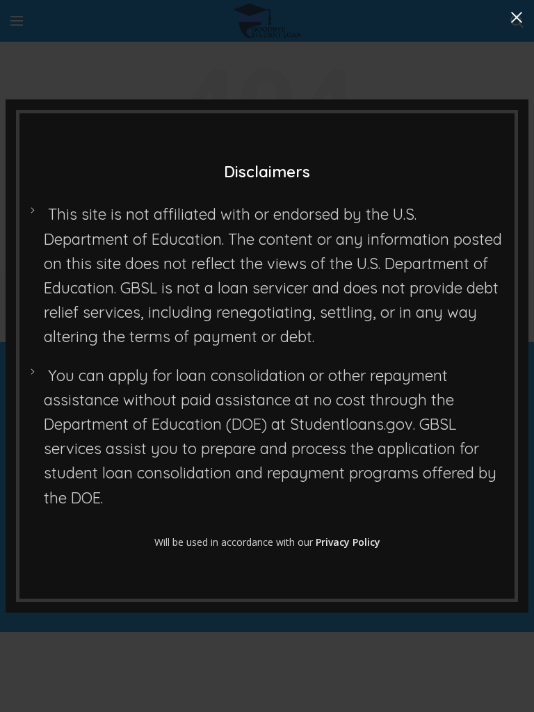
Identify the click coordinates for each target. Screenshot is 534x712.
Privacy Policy (348, 542)
